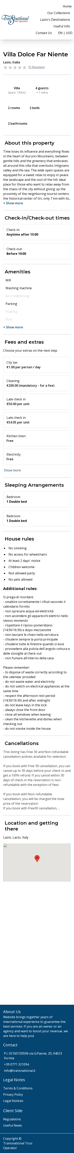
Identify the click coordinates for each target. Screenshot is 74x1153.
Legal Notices (13, 1101)
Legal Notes (14, 1079)
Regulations (12, 1119)
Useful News (12, 1125)
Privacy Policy (13, 1094)
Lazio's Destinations (55, 19)
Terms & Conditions (18, 1088)
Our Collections (58, 13)
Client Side (12, 1110)
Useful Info (61, 26)
